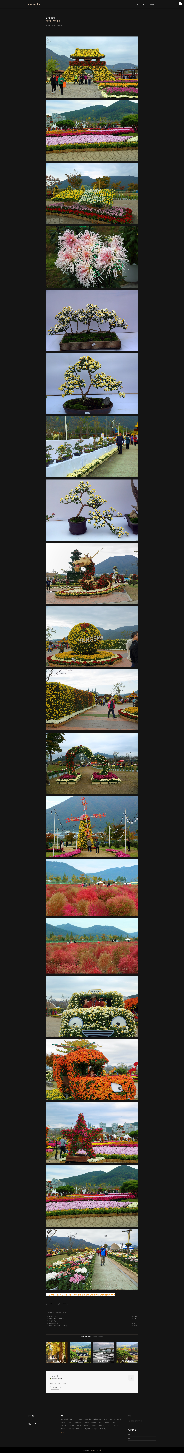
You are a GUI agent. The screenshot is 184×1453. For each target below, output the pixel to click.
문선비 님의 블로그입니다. (58, 1383)
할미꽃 (88, 1429)
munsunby (34, 4)
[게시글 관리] (56, 1303)
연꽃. (63, 1422)
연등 (70, 1422)
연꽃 (106, 1419)
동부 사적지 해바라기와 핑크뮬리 (56, 1326)
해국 (114, 1422)
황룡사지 (65, 1419)
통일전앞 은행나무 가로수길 (54, 1319)
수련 (109, 1425)
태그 (144, 4)
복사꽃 (87, 1422)
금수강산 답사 (51, 1312)
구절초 (116, 1425)
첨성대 (64, 1429)
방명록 (152, 4)
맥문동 (94, 1422)
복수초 (95, 1429)
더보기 (63, 1432)
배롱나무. (80, 1429)
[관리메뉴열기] (180, 3)
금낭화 (72, 1429)
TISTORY (92, 1450)
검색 (154, 1421)
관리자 (99, 1450)
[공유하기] (53, 1303)
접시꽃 (64, 1425)
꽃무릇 (86, 1425)
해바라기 (101, 1425)
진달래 (79, 1425)
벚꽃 (81, 1419)
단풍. (119, 1419)
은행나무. (104, 1429)
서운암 (94, 1425)
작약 (100, 1422)
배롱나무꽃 (78, 1422)
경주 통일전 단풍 (51, 1323)
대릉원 (107, 1422)
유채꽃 (72, 1425)
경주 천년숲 (50, 1316)
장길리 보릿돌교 (51, 1321)
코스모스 (73, 1419)
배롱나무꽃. (98, 1419)
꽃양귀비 (88, 1419)
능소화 (113, 1419)
